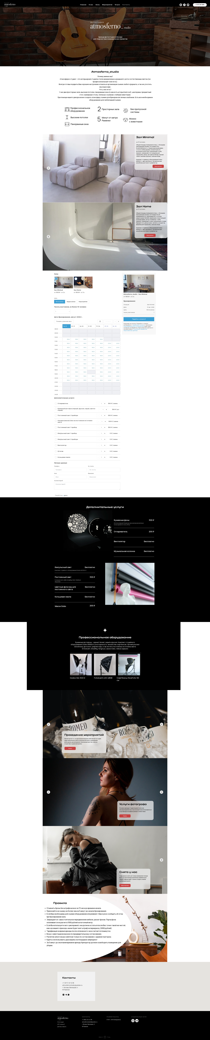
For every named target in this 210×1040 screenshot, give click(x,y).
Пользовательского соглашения (133, 326)
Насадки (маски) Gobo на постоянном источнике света (75, 421)
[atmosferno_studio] (63, 995)
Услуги (117, 4)
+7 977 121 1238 (199, 4)
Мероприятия (107, 4)
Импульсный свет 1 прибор (67, 433)
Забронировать (158, 166)
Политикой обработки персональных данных (135, 329)
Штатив (60, 451)
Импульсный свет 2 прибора (68, 439)
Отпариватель (63, 403)
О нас (91, 4)
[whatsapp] (188, 5)
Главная (83, 4)
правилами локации (138, 325)
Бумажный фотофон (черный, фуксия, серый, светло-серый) (77, 409)
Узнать (70, 748)
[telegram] (184, 5)
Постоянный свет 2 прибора (68, 415)
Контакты (126, 4)
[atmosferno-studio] (69, 995)
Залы (97, 4)
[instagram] (181, 5)
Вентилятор (62, 445)
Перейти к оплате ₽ (139, 319)
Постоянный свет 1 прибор (67, 427)
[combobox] (62, 312)
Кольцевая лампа (64, 457)
